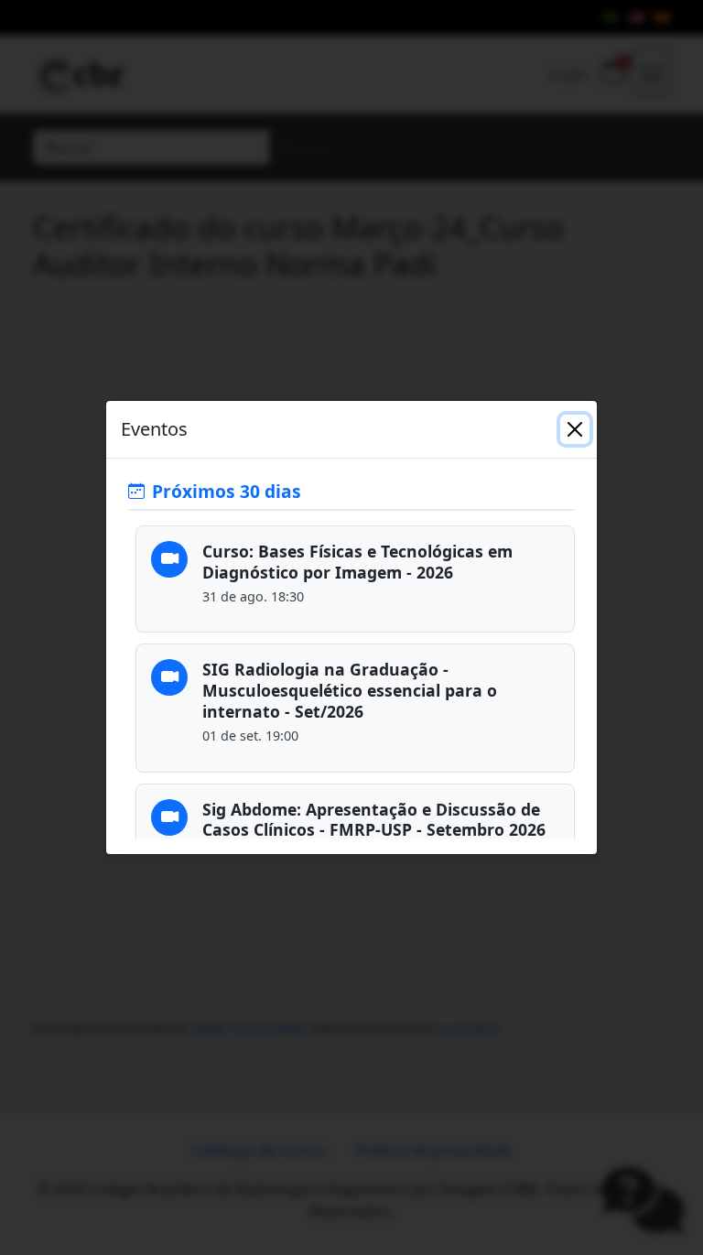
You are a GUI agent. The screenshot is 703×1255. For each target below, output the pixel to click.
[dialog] (351, 627)
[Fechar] (574, 429)
